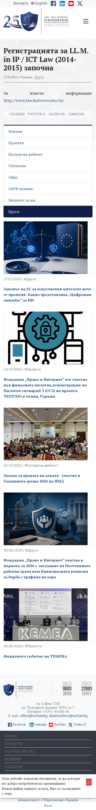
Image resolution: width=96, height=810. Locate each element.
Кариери (72, 800)
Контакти (21, 3)
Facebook (57, 114)
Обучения (17, 165)
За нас (11, 735)
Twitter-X (36, 114)
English (41, 3)
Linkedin (76, 114)
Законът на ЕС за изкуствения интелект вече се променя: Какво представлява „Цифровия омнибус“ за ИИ (47, 294)
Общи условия (53, 800)
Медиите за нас (22, 200)
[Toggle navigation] (86, 21)
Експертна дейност (25, 154)
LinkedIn (40, 725)
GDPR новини (20, 188)
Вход (48, 806)
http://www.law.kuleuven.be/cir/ (33, 100)
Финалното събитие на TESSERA (35, 656)
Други (39, 77)
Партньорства (20, 751)
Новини (15, 131)
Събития (14, 766)
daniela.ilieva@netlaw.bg (68, 715)
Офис (13, 177)
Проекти (16, 142)
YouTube (60, 725)
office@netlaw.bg (33, 715)
